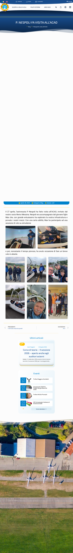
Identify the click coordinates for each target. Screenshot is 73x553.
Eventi (21, 344)
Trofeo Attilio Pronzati (40, 394)
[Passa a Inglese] (7, 2)
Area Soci (47, 7)
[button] (56, 7)
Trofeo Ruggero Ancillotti (41, 379)
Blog (29, 27)
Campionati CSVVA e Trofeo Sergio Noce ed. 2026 (40, 388)
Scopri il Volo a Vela (19, 7)
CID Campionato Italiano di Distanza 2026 (41, 402)
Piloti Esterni (35, 7)
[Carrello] (61, 7)
